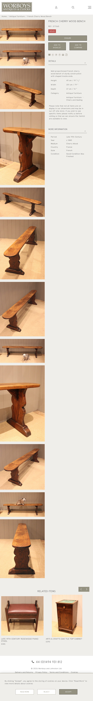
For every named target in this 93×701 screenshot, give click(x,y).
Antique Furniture (17, 16)
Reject (46, 692)
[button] (73, 7)
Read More (24, 692)
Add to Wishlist (57, 46)
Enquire (67, 38)
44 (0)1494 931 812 (48, 662)
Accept (68, 692)
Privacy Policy (41, 672)
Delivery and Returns (24, 672)
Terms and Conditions (59, 672)
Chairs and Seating (74, 100)
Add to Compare (78, 46)
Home (4, 16)
